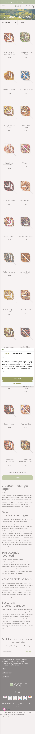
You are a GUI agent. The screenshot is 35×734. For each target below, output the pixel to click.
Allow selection (17, 383)
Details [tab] (29, 353)
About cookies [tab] (17, 353)
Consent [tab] (6, 353)
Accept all (17, 379)
